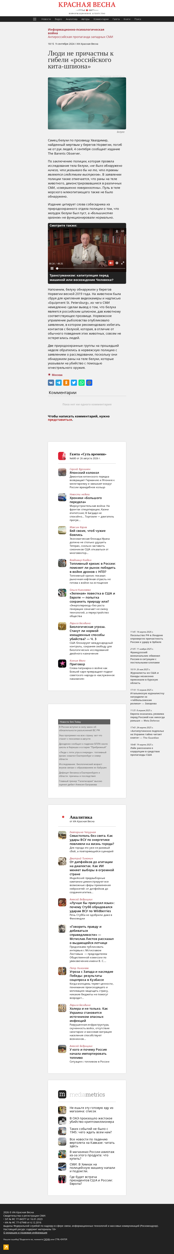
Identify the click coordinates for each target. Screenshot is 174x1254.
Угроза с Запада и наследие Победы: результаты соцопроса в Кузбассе (91, 976)
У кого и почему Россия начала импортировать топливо (88, 1053)
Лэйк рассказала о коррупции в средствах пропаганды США (145, 751)
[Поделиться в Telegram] (59, 383)
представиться (60, 419)
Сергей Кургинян (80, 469)
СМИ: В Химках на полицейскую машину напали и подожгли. (92, 1167)
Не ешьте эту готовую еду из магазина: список (92, 1109)
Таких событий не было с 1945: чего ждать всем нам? (91, 1130)
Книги (127, 19)
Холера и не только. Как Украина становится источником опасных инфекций (89, 1014)
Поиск (137, 19)
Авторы (85, 19)
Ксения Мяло (77, 660)
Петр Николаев (79, 968)
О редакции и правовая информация (25, 1232)
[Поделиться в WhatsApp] (82, 383)
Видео (58, 19)
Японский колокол (84, 473)
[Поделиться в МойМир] (89, 383)
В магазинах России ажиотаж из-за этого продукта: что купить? (92, 1155)
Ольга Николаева (80, 589)
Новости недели (80, 494)
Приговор (77, 664)
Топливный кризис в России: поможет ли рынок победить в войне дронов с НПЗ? (93, 567)
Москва (57, 375)
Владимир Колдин (81, 560)
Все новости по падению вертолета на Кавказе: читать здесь (92, 1142)
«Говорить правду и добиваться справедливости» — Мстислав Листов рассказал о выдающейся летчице (92, 934)
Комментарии (101, 19)
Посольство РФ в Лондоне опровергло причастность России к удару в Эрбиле (146, 638)
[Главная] (87, 8)
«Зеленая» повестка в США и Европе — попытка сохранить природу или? (92, 597)
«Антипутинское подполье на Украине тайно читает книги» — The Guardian (147, 734)
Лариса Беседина (80, 623)
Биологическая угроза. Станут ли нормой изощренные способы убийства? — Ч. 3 (88, 633)
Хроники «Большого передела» (86, 500)
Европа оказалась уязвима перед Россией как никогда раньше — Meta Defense (147, 717)
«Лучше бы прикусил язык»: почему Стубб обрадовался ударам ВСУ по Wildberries (92, 907)
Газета (116, 19)
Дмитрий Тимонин (81, 858)
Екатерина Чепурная (83, 832)
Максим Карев (78, 527)
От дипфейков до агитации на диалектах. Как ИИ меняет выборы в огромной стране (92, 868)
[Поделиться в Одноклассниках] (66, 383)
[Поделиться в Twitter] (74, 383)
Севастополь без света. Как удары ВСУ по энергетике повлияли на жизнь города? (92, 840)
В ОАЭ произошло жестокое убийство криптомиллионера (92, 1120)
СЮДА (47, 1239)
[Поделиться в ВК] (51, 383)
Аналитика (71, 19)
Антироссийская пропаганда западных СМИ (80, 37)
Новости (46, 19)
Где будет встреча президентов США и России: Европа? (91, 1180)
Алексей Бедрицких (81, 899)
